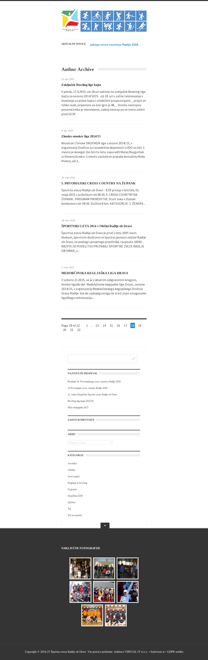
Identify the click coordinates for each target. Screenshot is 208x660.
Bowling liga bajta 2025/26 (81, 401)
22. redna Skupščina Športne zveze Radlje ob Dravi (92, 394)
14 (104, 325)
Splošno (72, 502)
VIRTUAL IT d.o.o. (136, 651)
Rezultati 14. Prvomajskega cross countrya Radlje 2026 (100, 44)
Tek (69, 508)
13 (97, 325)
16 (118, 325)
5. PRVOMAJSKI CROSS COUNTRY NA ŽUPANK (98, 183)
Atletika (71, 470)
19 (139, 325)
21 (71, 330)
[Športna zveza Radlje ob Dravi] (104, 31)
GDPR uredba (175, 651)
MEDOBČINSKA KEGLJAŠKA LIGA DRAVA (94, 273)
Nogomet (72, 489)
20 (64, 330)
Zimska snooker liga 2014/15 (81, 136)
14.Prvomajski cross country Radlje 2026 (87, 388)
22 (78, 330)
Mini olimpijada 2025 (78, 407)
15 (111, 325)
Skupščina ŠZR (75, 495)
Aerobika (72, 463)
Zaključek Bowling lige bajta (81, 85)
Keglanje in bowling (77, 482)
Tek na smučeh (75, 515)
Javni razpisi (74, 476)
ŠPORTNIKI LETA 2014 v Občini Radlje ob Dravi (96, 226)
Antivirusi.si (157, 651)
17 (125, 325)
